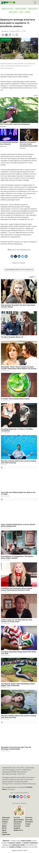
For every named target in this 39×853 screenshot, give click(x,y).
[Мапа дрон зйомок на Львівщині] (19, 811)
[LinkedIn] (10, 35)
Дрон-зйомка (19, 820)
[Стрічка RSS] (28, 796)
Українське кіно (32, 9)
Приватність (18, 830)
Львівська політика (7, 9)
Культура (28, 820)
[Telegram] (13, 35)
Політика (17, 826)
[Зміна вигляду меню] (35, 2)
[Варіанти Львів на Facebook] (10, 796)
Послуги (17, 817)
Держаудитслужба (25, 250)
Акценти (5, 820)
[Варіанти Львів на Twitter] (14, 796)
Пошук (4, 832)
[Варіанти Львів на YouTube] (21, 796)
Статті (21, 12)
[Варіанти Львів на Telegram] (24, 796)
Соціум (28, 824)
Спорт (27, 826)
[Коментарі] (17, 35)
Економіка (6, 39)
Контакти (17, 824)
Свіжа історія (13, 12)
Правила (17, 828)
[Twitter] (6, 35)
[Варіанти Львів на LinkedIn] (17, 796)
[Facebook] (3, 35)
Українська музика (20, 9)
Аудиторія (6, 834)
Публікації (6, 817)
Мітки (4, 828)
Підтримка (18, 822)
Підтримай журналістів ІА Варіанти (19, 270)
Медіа (4, 826)
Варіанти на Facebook (19, 263)
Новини (27, 12)
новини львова (16, 250)
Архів (4, 830)
